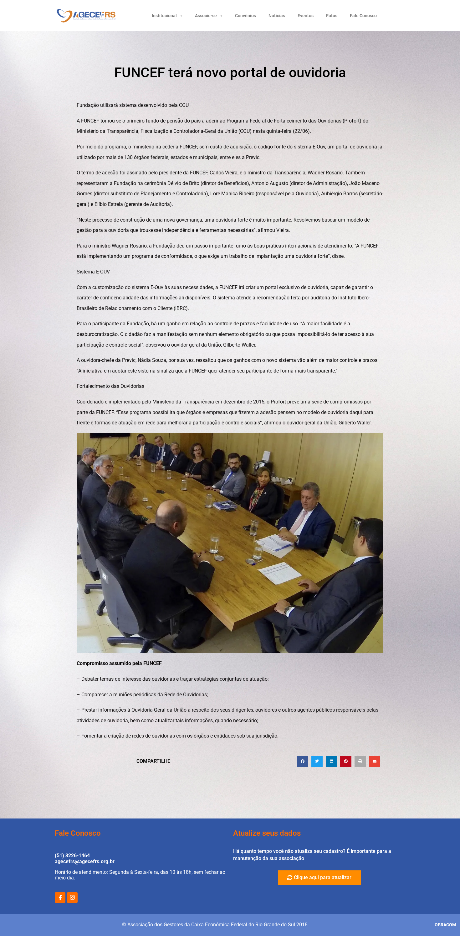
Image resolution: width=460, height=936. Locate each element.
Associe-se (206, 15)
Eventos (306, 15)
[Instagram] (72, 897)
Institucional (164, 15)
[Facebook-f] (60, 897)
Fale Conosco (363, 15)
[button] (302, 761)
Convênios (245, 15)
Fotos (331, 15)
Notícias (276, 15)
